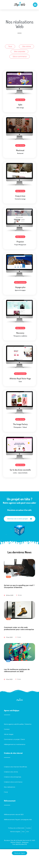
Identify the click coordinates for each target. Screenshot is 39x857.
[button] (35, 4)
